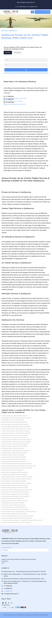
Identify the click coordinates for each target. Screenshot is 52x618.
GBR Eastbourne (13, 30)
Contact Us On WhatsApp (42, 11)
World (5, 30)
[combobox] (26, 550)
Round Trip (17, 52)
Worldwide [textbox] (5, 550)
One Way (7, 52)
